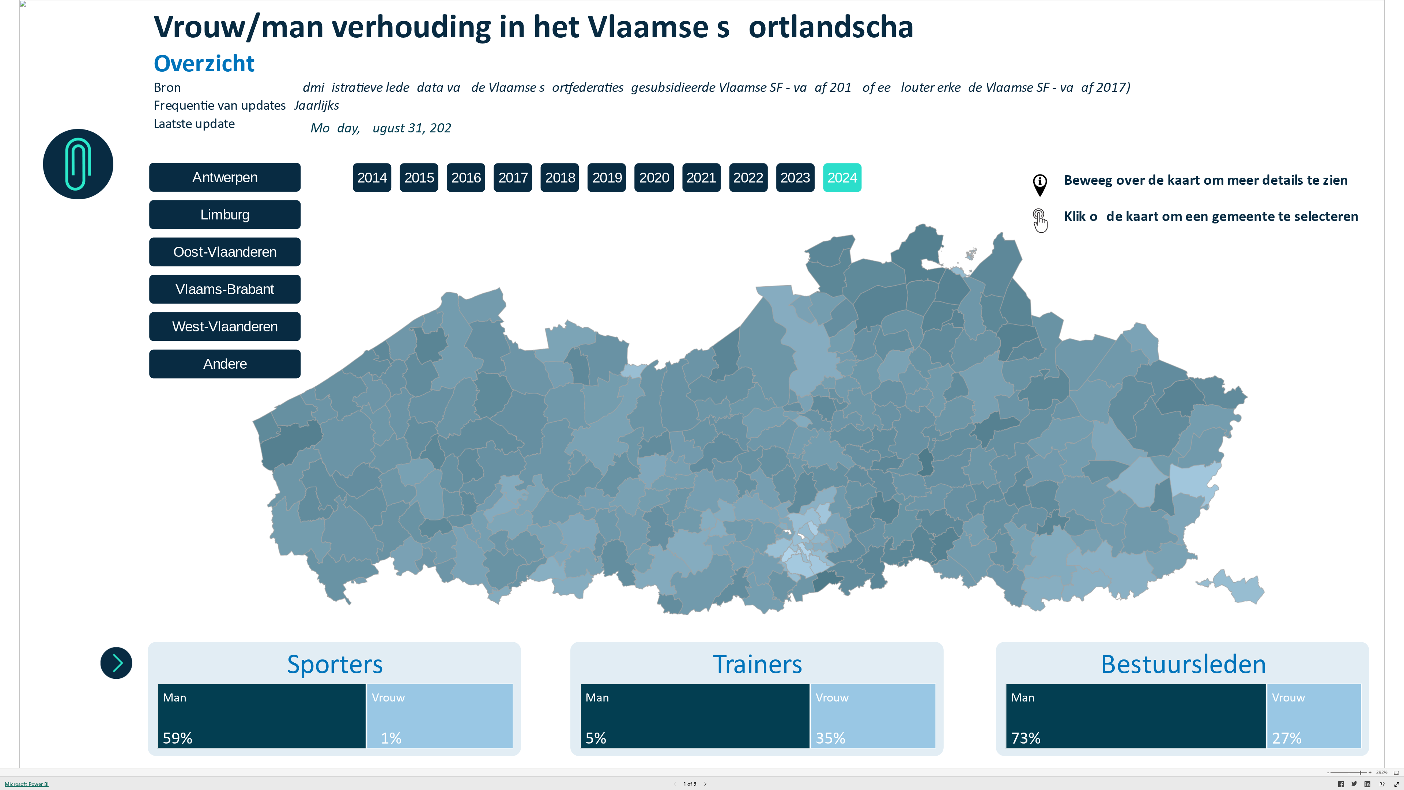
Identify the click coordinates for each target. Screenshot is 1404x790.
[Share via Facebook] (1341, 785)
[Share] (1382, 785)
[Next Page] (705, 784)
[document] (690, 72)
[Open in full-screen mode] (1397, 784)
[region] (701, 384)
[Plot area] (758, 419)
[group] (690, 73)
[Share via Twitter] (1354, 785)
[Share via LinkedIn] (1367, 785)
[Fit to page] (1394, 773)
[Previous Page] (675, 784)
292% (1382, 772)
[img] (78, 61)
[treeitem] (262, 716)
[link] (78, 165)
